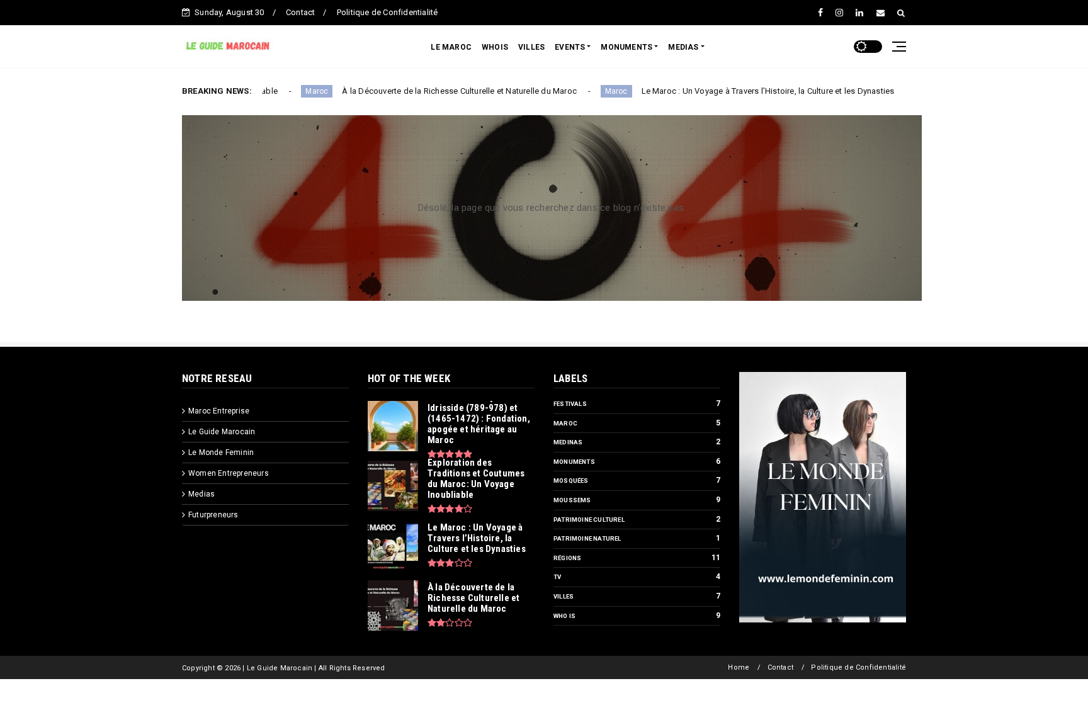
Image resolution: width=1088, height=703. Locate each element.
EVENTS (570, 47)
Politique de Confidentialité (387, 12)
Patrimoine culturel (589, 519)
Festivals (570, 403)
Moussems (572, 500)
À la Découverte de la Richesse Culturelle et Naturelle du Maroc (422, 91)
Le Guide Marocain (221, 431)
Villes (563, 596)
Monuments (574, 461)
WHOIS (495, 47)
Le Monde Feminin (221, 452)
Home (738, 667)
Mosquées (571, 480)
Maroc (280, 91)
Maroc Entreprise (218, 411)
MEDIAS (683, 47)
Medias (201, 494)
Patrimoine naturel (587, 538)
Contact (300, 12)
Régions (567, 557)
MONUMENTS (626, 47)
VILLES (531, 47)
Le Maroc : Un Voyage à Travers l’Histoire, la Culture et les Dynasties (731, 91)
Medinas (567, 442)
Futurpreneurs (213, 514)
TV (557, 576)
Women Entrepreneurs (228, 473)
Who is (564, 615)
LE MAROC (451, 47)
